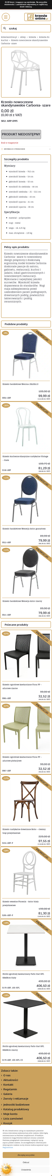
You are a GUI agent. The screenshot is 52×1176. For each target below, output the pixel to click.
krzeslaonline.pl (9, 37)
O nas (7, 1075)
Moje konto (10, 1114)
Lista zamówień (13, 1118)
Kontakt (8, 1084)
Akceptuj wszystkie (26, 1155)
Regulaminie (8, 1147)
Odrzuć (26, 1162)
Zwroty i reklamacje (15, 1098)
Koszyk (7, 1123)
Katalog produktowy (16, 1109)
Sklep (23, 37)
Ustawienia (26, 1170)
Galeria (7, 1094)
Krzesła (32, 37)
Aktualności (10, 1080)
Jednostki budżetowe (16, 1104)
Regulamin (10, 1089)
